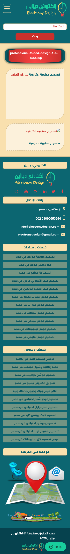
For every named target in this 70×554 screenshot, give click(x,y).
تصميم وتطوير (54, 547)
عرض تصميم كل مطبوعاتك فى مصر (35, 439)
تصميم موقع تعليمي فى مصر (35, 337)
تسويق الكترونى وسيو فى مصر (35, 383)
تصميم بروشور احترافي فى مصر (35, 423)
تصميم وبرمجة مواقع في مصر (35, 257)
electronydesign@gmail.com (39, 235)
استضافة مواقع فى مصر (35, 273)
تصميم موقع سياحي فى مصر (35, 321)
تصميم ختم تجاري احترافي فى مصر (35, 407)
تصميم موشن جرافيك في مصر (35, 375)
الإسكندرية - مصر (50, 209)
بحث (35, 36)
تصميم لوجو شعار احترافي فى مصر (35, 399)
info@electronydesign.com (40, 227)
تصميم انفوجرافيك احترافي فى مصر (35, 431)
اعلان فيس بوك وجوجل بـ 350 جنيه (35, 391)
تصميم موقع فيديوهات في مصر (35, 329)
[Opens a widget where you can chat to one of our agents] (55, 547)
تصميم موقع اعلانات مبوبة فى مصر (35, 297)
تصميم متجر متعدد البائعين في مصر (35, 289)
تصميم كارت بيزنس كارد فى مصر (35, 415)
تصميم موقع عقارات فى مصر (35, 305)
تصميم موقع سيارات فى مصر (35, 313)
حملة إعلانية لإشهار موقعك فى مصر (35, 367)
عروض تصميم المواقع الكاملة (35, 359)
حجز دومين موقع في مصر (35, 265)
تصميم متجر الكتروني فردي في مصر (35, 281)
